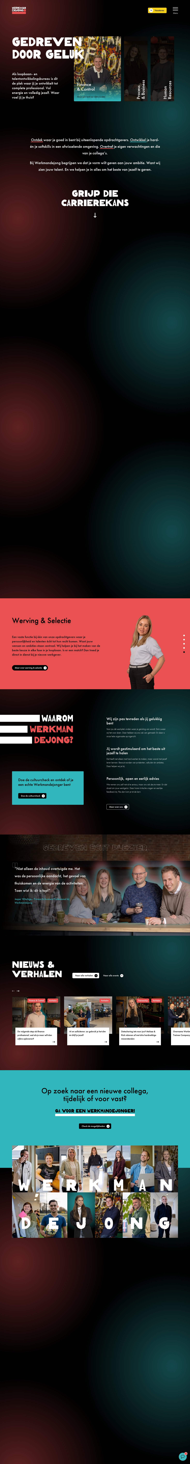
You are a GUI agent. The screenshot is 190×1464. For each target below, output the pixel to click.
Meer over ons (116, 806)
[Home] (19, 10)
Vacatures (157, 10)
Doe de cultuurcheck (30, 795)
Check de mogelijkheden (93, 1126)
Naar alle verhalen (84, 975)
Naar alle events (111, 975)
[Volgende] (18, 991)
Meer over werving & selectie (28, 667)
